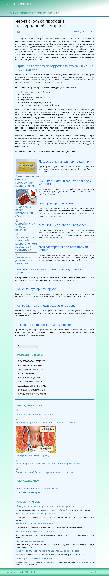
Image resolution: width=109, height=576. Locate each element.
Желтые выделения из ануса (30, 540)
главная (13, 13)
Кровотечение (26, 373)
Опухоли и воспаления (31, 390)
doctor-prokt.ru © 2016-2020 (20, 572)
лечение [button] (41, 13)
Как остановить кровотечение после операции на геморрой (47, 550)
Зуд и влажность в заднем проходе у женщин (65, 182)
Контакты (100, 572)
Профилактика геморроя (32, 394)
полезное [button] (53, 13)
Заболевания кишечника (32, 385)
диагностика (27, 13)
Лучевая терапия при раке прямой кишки (63, 248)
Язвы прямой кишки (30, 365)
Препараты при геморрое (32, 381)
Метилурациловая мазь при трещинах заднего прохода (45, 506)
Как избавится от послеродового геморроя (47, 305)
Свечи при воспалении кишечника (34, 558)
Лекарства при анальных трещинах (64, 161)
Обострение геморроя (30, 369)
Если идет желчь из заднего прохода (35, 523)
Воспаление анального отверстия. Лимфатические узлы (45, 513)
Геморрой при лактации (56, 203)
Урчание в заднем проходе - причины (35, 531)
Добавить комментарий (28, 492)
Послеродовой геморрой (82, 32)
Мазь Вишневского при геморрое (63, 225)
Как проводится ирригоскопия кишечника (37, 488)
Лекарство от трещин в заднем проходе (45, 325)
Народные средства (29, 377)
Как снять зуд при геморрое (36, 289)
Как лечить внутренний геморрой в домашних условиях (50, 271)
